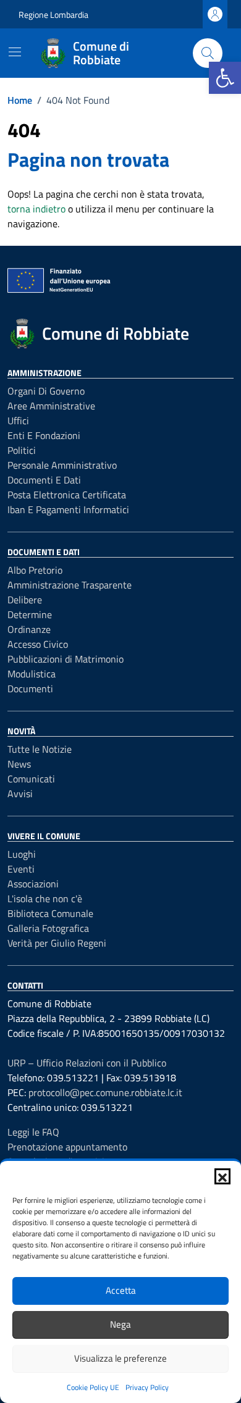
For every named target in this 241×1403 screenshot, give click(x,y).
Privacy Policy (147, 1387)
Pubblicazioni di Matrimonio (65, 658)
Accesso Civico (37, 644)
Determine (29, 614)
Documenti (30, 688)
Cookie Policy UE (93, 1387)
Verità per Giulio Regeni (56, 943)
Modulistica (31, 673)
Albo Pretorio (34, 570)
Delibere (24, 599)
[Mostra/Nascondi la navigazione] (14, 51)
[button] (225, 78)
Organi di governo (46, 390)
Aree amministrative (51, 405)
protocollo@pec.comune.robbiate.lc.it (105, 1092)
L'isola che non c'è (44, 898)
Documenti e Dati (44, 479)
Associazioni (33, 883)
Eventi (21, 868)
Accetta (121, 1290)
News (19, 763)
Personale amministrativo (62, 465)
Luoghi (21, 854)
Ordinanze (29, 629)
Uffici (18, 420)
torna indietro (36, 208)
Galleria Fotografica (48, 928)
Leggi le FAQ (33, 1131)
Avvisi (20, 793)
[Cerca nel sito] (207, 53)
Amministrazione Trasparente (69, 584)
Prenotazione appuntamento (67, 1146)
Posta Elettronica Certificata (66, 494)
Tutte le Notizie (39, 749)
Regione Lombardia (53, 14)
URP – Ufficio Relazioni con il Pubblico (86, 1062)
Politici (21, 450)
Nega (120, 1324)
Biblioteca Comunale (50, 913)
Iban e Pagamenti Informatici (68, 509)
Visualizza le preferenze (120, 1358)
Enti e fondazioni (43, 435)
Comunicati (31, 778)
